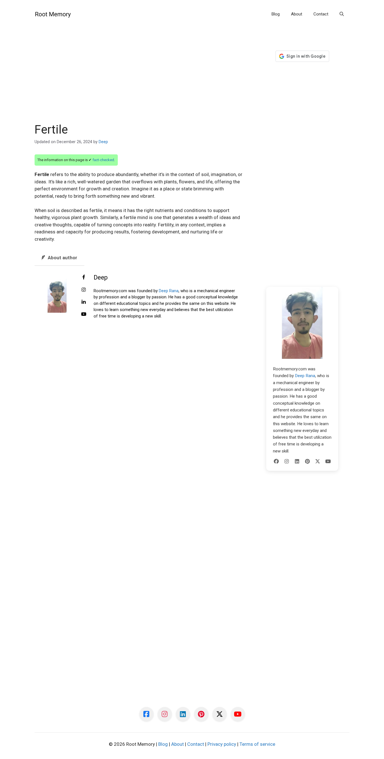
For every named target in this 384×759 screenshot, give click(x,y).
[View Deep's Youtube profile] (84, 314)
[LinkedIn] (297, 461)
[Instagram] (286, 461)
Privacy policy (221, 744)
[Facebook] (276, 461)
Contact (320, 14)
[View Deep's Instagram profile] (84, 290)
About (296, 14)
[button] (341, 14)
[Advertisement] (139, 81)
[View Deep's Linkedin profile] (84, 302)
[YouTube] (328, 461)
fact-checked (103, 160)
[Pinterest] (307, 461)
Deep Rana (169, 290)
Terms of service (257, 744)
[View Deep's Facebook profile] (84, 277)
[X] (317, 461)
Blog (276, 14)
